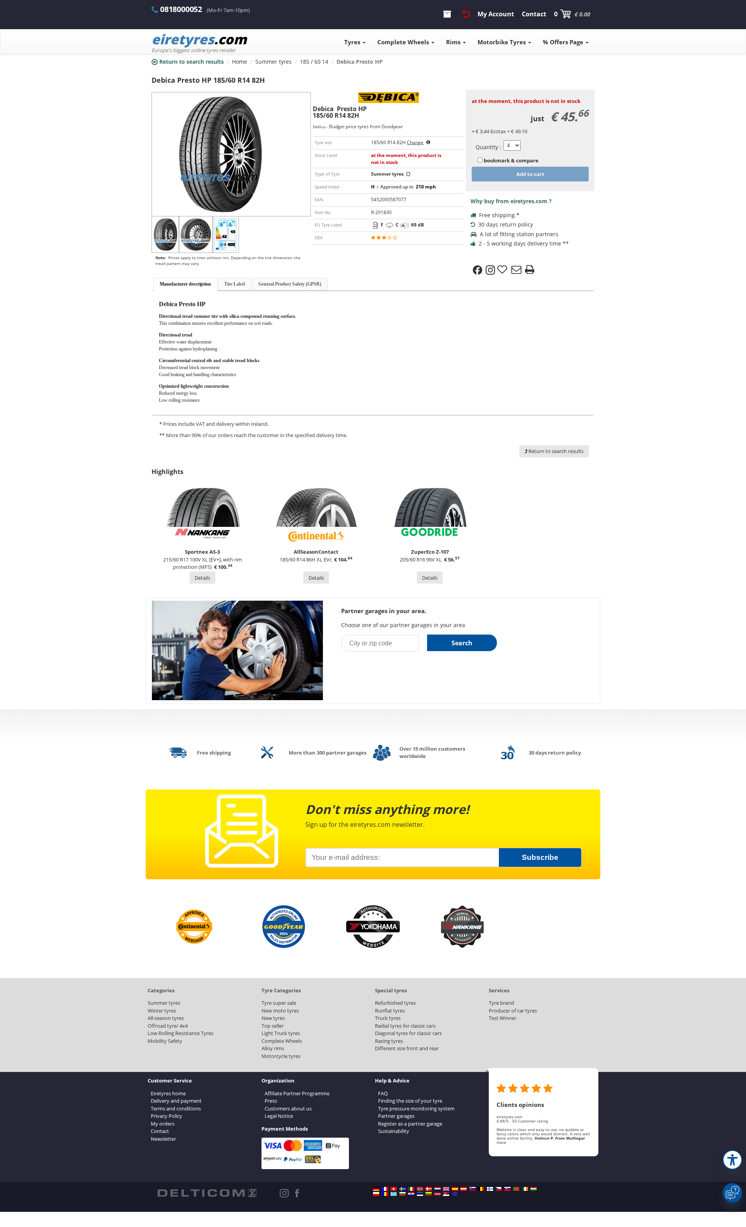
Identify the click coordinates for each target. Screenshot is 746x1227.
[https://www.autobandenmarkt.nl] (437, 1189)
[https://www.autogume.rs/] (446, 1194)
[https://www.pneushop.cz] (498, 1189)
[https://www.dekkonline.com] (420, 1189)
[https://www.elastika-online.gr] (393, 1194)
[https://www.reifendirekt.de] (376, 1189)
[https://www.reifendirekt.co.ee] (420, 1194)
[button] (732, 1159)
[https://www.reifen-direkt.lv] (437, 1194)
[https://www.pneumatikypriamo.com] (507, 1189)
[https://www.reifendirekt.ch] (393, 1189)
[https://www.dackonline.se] (402, 1189)
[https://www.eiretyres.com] (525, 1189)
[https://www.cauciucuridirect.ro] (385, 1194)
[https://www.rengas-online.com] (490, 1189)
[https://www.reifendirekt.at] (463, 1189)
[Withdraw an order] (466, 14)
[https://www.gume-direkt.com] (472, 1189)
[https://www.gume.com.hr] (411, 1194)
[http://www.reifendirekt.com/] (455, 1194)
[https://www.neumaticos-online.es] (455, 1189)
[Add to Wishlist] (503, 270)
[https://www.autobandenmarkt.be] (481, 1189)
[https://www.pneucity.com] (516, 1189)
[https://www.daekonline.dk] (428, 1189)
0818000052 (181, 9)
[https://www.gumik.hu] (533, 1189)
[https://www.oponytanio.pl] (376, 1194)
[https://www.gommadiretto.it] (411, 1189)
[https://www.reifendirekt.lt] (428, 1194)
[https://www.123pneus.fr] (385, 1189)
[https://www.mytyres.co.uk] (446, 1189)
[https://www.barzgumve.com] (402, 1194)
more (501, 1142)
